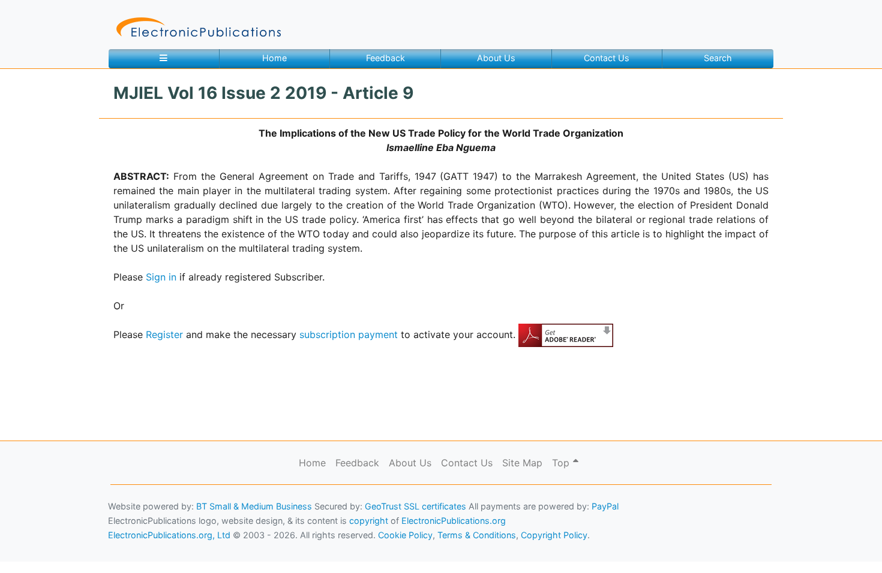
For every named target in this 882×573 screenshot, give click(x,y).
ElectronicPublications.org (453, 520)
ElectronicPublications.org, (62, 522)
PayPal (605, 506)
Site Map (522, 463)
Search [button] (718, 58)
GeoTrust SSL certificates (415, 506)
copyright (368, 520)
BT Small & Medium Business (254, 506)
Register (164, 334)
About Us (496, 58)
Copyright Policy (554, 535)
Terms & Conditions (102, 546)
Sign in (161, 277)
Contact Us (606, 58)
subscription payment (348, 334)
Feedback (385, 58)
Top (562, 463)
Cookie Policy (37, 546)
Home (274, 58)
